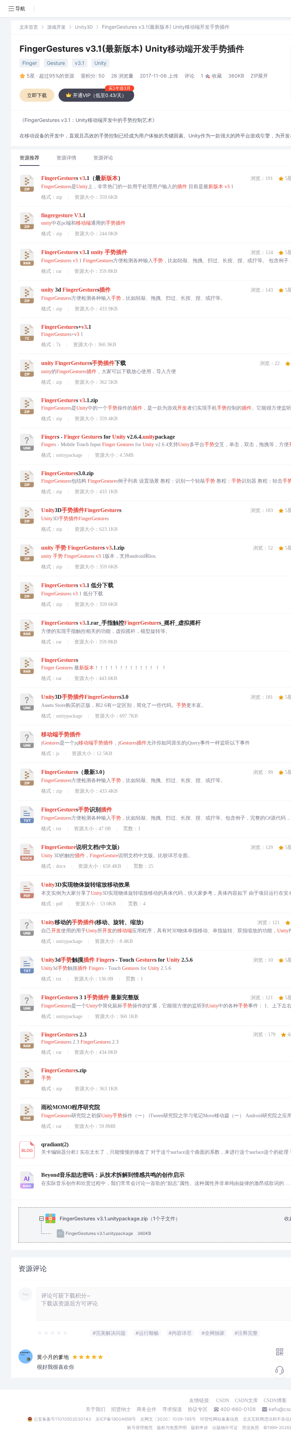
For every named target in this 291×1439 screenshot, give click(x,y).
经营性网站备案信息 (219, 1419)
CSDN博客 (275, 1400)
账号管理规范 (140, 1427)
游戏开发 (56, 27)
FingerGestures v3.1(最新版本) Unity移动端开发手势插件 (132, 49)
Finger (29, 63)
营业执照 (250, 1427)
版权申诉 (199, 1427)
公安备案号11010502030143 (62, 1419)
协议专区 (198, 1409)
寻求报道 (172, 1409)
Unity (100, 63)
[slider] (53, 1333)
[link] (29, 27)
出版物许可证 (225, 1427)
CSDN (222, 1400)
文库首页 (29, 27)
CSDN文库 (246, 1400)
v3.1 (79, 63)
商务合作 (147, 1409)
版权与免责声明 (172, 1427)
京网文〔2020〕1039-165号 (168, 1419)
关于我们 (95, 1409)
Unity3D (84, 27)
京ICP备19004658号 (115, 1419)
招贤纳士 (121, 1409)
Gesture (56, 63)
